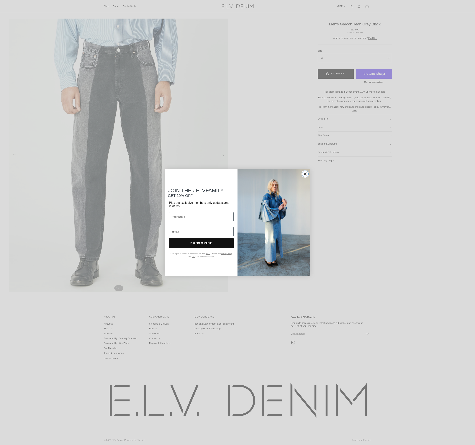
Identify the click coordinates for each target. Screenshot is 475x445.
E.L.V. (208, 254)
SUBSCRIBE (201, 243)
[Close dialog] (305, 174)
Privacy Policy (226, 254)
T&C (193, 257)
